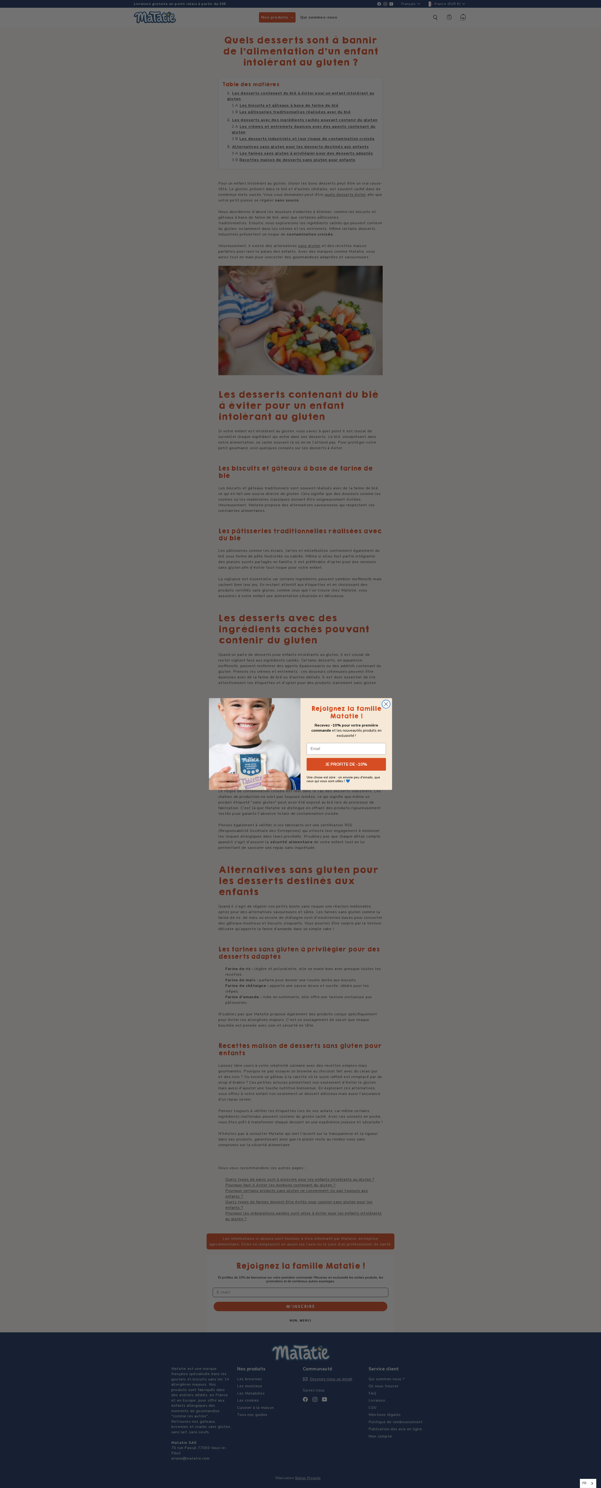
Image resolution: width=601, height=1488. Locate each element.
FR (584, 1483)
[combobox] (588, 1483)
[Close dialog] (386, 704)
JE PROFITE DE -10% (346, 764)
